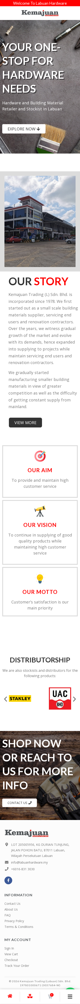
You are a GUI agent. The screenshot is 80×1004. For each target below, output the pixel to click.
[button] (5, 699)
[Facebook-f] (8, 880)
